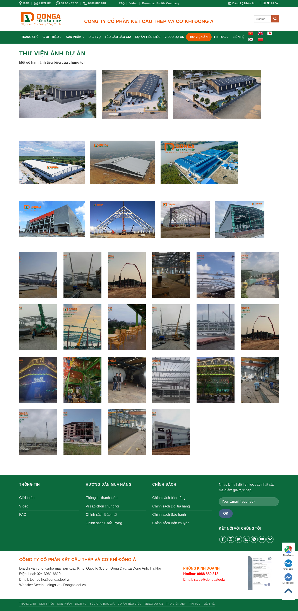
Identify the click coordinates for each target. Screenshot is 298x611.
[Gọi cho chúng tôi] (276, 3)
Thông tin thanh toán (102, 498)
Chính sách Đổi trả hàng (171, 506)
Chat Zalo (288, 569)
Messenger (288, 583)
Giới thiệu (51, 37)
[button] (241, 3)
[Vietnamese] (251, 33)
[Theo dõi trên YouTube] (262, 539)
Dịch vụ (95, 37)
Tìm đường (288, 555)
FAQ (122, 3)
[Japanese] (269, 33)
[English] (260, 33)
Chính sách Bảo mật (101, 514)
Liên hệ (239, 37)
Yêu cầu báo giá (118, 37)
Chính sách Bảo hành (169, 514)
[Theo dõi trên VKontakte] (270, 539)
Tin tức (220, 37)
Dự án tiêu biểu (147, 37)
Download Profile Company (160, 3)
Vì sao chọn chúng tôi (102, 506)
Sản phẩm (73, 37)
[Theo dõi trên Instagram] (264, 3)
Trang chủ (29, 37)
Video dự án (174, 37)
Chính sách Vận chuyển (170, 523)
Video (133, 3)
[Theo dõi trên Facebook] (260, 3)
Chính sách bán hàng (168, 498)
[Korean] (251, 39)
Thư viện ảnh (198, 37)
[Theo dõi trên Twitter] (268, 3)
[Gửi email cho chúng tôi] (272, 3)
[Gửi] (275, 18)
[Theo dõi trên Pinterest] (254, 539)
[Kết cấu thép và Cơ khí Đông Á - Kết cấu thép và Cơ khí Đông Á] (41, 18)
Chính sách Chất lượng (104, 523)
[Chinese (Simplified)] (260, 39)
